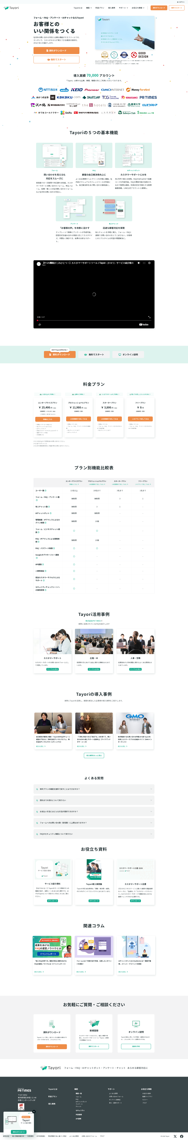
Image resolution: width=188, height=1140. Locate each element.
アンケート (79, 1104)
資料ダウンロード (159, 8)
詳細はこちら (47, 419)
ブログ (144, 1103)
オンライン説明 (130, 354)
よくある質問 (113, 1093)
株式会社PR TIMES (93, 620)
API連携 (78, 1119)
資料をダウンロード (19, 1132)
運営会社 (6, 1136)
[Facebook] (181, 1136)
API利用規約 (41, 1136)
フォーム (78, 1097)
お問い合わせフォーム (116, 1096)
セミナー (145, 1100)
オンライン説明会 (114, 1100)
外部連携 (79, 1114)
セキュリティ (80, 1110)
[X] (175, 1136)
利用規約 (30, 1136)
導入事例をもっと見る (94, 755)
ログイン (182, 2)
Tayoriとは (78, 8)
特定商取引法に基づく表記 (57, 1136)
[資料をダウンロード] (18, 1120)
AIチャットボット (81, 1102)
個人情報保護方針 (18, 1136)
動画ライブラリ (147, 1096)
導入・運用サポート (115, 1103)
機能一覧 (79, 1093)
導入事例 (111, 8)
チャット (78, 1106)
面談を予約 (136, 1046)
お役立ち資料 (146, 1093)
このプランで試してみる (140, 419)
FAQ (77, 1099)
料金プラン (100, 8)
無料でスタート (176, 8)
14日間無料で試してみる (78, 419)
